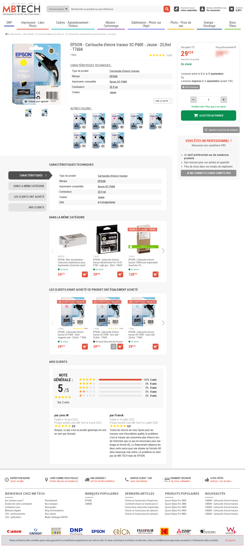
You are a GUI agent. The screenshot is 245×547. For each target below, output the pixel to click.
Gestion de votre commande (18, 503)
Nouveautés (50, 507)
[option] (73, 251)
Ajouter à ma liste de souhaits (223, 129)
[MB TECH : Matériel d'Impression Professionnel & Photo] (21, 9)
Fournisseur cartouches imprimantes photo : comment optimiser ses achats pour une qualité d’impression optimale (142, 507)
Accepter (230, 540)
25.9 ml (114, 87)
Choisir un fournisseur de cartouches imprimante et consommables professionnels (142, 513)
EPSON (113, 76)
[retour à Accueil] (6, 33)
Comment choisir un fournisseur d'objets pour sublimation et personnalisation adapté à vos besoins (142, 503)
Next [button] (164, 251)
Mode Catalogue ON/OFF (56, 517)
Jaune (113, 92)
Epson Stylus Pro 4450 (175, 510)
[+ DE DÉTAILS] (85, 274)
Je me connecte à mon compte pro (209, 173)
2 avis (169, 55)
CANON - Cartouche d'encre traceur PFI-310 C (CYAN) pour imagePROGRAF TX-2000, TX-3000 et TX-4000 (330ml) (222, 500)
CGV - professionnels (15, 513)
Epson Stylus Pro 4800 (175, 513)
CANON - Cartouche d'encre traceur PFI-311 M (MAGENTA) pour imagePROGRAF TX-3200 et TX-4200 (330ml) (222, 513)
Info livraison (191, 87)
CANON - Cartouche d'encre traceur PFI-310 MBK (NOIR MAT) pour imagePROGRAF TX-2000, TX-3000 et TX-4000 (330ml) (222, 510)
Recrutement (51, 500)
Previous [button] (51, 251)
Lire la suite (161, 101)
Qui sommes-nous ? (14, 500)
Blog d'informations (54, 510)
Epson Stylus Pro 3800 (175, 500)
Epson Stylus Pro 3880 (175, 503)
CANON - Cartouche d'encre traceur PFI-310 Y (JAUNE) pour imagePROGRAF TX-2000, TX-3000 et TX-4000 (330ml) (222, 503)
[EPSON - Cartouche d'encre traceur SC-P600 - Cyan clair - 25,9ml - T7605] (143, 312)
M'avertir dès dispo (113, 347)
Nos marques (51, 503)
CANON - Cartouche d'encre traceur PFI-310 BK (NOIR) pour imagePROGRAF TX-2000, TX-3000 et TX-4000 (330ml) (222, 507)
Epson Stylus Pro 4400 (175, 507)
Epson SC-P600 (118, 81)
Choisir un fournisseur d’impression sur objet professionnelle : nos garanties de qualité (142, 500)
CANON (88, 503)
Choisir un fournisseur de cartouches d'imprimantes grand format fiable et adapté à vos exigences (142, 510)
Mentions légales (13, 510)
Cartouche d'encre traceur (125, 71)
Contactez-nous (12, 507)
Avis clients (50, 513)
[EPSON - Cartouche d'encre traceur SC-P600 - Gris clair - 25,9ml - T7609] (108, 312)
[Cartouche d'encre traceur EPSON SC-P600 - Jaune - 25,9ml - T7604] (28, 113)
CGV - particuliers (13, 517)
